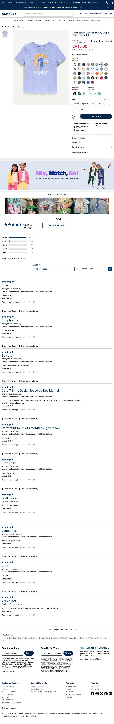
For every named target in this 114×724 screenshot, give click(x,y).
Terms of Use (53, 714)
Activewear (38, 20)
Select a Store (100, 126)
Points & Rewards (37, 686)
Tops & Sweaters (19, 27)
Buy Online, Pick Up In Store (11, 702)
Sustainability (64, 714)
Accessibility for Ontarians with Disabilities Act (86, 714)
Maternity (85, 20)
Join (82, 130)
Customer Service (8, 686)
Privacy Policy (8, 672)
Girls (59, 20)
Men (54, 20)
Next (72, 629)
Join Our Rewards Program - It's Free (43, 692)
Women (47, 20)
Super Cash (69, 697)
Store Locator (95, 689)
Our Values (69, 692)
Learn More (95, 659)
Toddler (71, 20)
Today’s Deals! (95, 20)
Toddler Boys (6, 27)
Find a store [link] (83, 14)
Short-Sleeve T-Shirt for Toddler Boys (93, 638)
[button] (35, 94)
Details (108, 7)
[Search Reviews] (110, 269)
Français (13, 708)
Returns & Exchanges (9, 692)
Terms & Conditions (46, 663)
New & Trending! (19, 20)
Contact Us (94, 686)
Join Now (84, 659)
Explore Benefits (36, 689)
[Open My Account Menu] (106, 2)
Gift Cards (5, 697)
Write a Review (56, 225)
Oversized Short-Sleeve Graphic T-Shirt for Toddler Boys (58, 638)
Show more (6, 641)
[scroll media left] (3, 206)
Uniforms (30, 20)
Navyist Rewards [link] (96, 14)
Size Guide (108, 100)
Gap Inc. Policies (31, 716)
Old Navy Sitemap (72, 686)
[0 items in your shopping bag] (111, 2)
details (94, 2)
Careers (68, 689)
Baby (78, 20)
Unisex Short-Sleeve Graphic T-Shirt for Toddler (20, 638)
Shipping (5, 689)
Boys (64, 20)
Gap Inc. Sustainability (73, 694)
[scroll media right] (111, 206)
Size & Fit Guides (7, 700)
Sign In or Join (86, 2)
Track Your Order (7, 694)
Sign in (76, 130)
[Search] (72, 13)
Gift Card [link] (108, 14)
